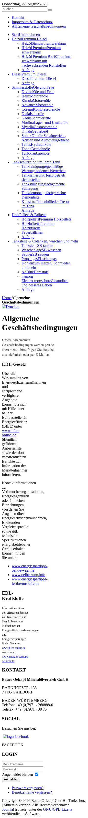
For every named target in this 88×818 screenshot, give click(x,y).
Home (6, 298)
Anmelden (11, 779)
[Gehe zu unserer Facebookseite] (16, 736)
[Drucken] (10, 306)
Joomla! (8, 809)
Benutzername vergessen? (32, 792)
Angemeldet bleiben (17, 774)
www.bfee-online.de (10, 433)
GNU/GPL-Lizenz (57, 809)
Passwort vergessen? (28, 788)
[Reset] (50, 10)
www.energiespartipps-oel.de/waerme (29, 568)
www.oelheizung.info (28, 575)
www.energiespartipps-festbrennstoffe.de (29, 581)
